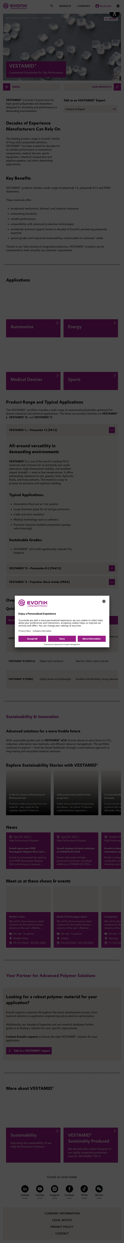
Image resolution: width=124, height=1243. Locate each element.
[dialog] (62, 621)
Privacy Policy (24, 631)
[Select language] (104, 601)
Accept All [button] (32, 638)
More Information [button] (92, 638)
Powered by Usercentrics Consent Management (62, 644)
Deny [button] (62, 638)
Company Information (42, 631)
